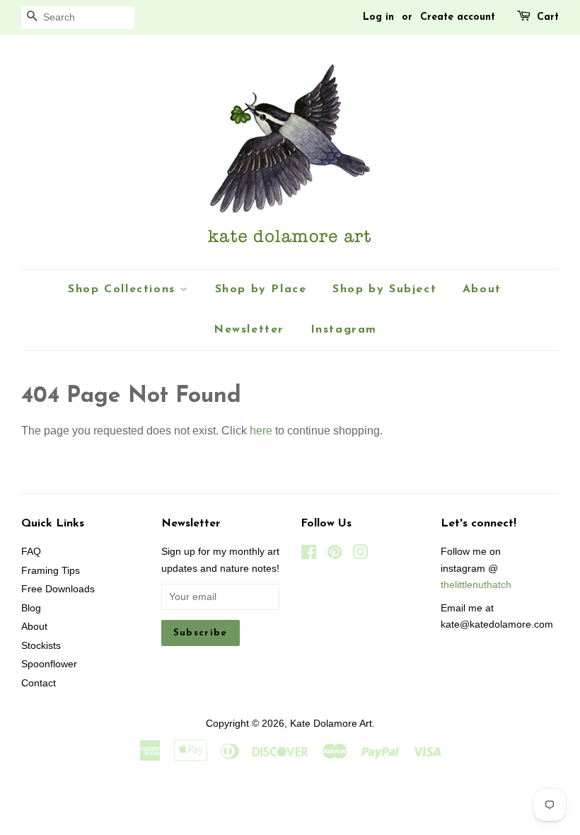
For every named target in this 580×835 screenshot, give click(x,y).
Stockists (41, 645)
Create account (457, 17)
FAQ (31, 551)
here (261, 431)
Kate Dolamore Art (331, 723)
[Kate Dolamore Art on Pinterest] (334, 555)
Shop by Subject (384, 289)
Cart (548, 17)
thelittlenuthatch (476, 585)
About (482, 289)
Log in (378, 17)
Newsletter (249, 329)
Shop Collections (124, 289)
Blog (31, 608)
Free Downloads (58, 589)
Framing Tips (50, 570)
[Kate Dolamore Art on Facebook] (309, 555)
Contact (38, 683)
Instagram (344, 329)
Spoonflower (49, 664)
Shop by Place (261, 289)
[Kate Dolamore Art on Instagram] (360, 555)
